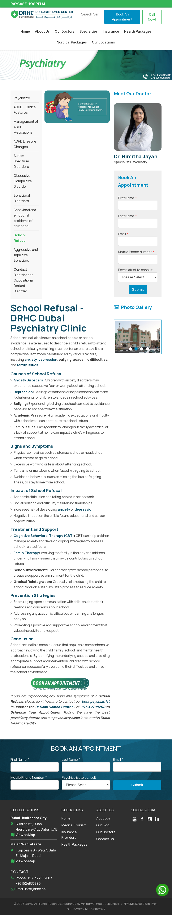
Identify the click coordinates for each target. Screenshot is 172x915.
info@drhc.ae (35, 889)
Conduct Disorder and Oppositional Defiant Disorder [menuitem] (23, 280)
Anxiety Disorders (28, 380)
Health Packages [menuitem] (138, 31)
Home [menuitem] (25, 31)
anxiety (31, 359)
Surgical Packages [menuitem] (72, 42)
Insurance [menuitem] (111, 31)
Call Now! (152, 17)
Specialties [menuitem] (88, 31)
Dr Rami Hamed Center (54, 707)
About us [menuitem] (103, 818)
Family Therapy (26, 553)
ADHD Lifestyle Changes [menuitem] (25, 144)
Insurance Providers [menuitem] (69, 835)
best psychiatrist (96, 701)
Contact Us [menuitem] (105, 839)
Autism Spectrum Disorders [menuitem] (21, 161)
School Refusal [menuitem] (20, 238)
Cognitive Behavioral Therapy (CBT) (44, 535)
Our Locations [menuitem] (103, 42)
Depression (23, 392)
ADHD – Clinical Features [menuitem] (25, 110)
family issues (27, 365)
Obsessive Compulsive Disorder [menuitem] (23, 181)
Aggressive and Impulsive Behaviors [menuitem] (26, 255)
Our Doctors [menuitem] (64, 31)
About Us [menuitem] (42, 31)
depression (47, 359)
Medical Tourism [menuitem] (73, 825)
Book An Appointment (122, 17)
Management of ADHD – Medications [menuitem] (26, 127)
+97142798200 (93, 707)
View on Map (25, 834)
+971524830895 (28, 883)
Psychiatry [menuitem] (22, 98)
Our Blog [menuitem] (102, 825)
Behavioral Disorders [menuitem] (22, 198)
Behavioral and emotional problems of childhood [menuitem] (25, 218)
